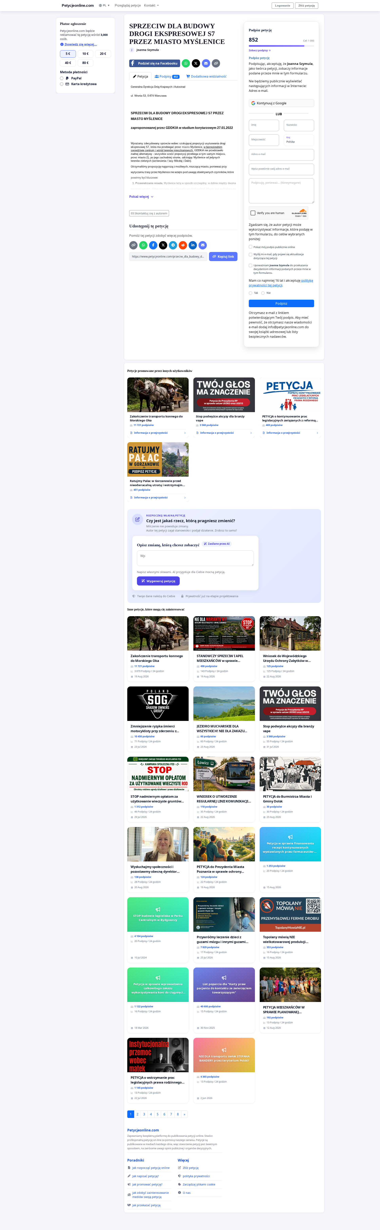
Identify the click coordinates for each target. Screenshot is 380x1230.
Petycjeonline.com (78, 5)
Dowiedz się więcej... (80, 44)
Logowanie (282, 5)
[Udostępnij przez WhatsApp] (186, 63)
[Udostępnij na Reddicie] (183, 245)
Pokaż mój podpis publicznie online (274, 247)
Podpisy (168, 76)
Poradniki (135, 1160)
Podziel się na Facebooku (158, 63)
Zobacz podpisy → (260, 50)
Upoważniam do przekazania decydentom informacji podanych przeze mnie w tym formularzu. (282, 269)
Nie (269, 293)
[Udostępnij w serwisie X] (196, 63)
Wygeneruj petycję (161, 581)
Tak (256, 293)
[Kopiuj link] (216, 63)
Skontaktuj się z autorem (151, 213)
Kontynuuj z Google (271, 103)
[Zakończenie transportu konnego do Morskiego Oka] (158, 407)
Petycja (142, 76)
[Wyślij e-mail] (206, 63)
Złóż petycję (306, 5)
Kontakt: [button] (150, 5)
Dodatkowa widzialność (208, 76)
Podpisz (281, 303)
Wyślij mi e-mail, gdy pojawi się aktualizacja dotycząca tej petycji (279, 256)
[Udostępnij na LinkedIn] (193, 245)
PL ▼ (106, 5)
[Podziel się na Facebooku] (153, 245)
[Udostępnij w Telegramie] (173, 245)
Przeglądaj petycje (128, 5)
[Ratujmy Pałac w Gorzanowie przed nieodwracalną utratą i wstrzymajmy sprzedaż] (158, 472)
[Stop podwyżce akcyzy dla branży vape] (224, 407)
